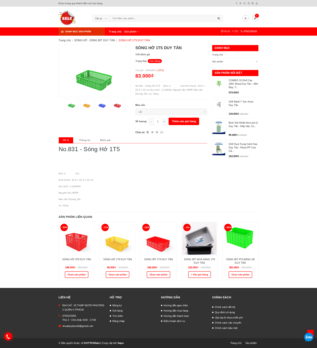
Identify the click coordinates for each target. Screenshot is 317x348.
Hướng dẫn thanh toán (176, 316)
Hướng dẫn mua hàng (176, 310)
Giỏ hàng (117, 310)
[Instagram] (253, 3)
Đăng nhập (118, 321)
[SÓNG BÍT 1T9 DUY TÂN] (158, 238)
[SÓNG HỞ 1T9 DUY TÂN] (117, 238)
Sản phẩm (130, 31)
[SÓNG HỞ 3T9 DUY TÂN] (76, 238)
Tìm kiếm (117, 316)
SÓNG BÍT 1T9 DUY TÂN (158, 259)
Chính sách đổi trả (225, 307)
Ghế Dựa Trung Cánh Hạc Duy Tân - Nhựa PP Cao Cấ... (243, 147)
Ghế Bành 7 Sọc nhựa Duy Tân (241, 103)
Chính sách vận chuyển (228, 322)
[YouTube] (257, 3)
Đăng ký (117, 305)
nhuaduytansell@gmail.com (77, 326)
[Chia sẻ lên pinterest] (157, 132)
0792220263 (250, 31)
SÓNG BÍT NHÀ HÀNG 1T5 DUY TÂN (199, 261)
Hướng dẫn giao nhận (176, 305)
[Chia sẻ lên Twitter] (152, 132)
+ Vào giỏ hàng (199, 274)
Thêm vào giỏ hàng (184, 121)
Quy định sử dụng (225, 312)
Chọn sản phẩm (77, 274)
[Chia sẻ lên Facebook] (148, 132)
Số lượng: (141, 121)
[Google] (245, 3)
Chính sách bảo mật (226, 328)
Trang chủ (115, 31)
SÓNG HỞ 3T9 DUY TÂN (76, 259)
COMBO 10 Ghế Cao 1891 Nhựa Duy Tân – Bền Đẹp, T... (243, 84)
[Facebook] (236, 3)
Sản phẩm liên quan (75, 216)
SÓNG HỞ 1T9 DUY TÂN (117, 259)
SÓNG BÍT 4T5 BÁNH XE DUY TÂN (240, 261)
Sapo (121, 343)
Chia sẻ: (140, 132)
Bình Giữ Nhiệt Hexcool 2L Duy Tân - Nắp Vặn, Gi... (243, 124)
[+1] (162, 132)
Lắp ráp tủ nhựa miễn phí (229, 317)
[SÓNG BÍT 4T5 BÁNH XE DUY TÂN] (240, 238)
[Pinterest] (249, 3)
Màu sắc (140, 105)
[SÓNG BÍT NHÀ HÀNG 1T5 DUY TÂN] (199, 238)
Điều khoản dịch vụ (174, 321)
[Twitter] (240, 3)
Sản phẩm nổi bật (228, 72)
